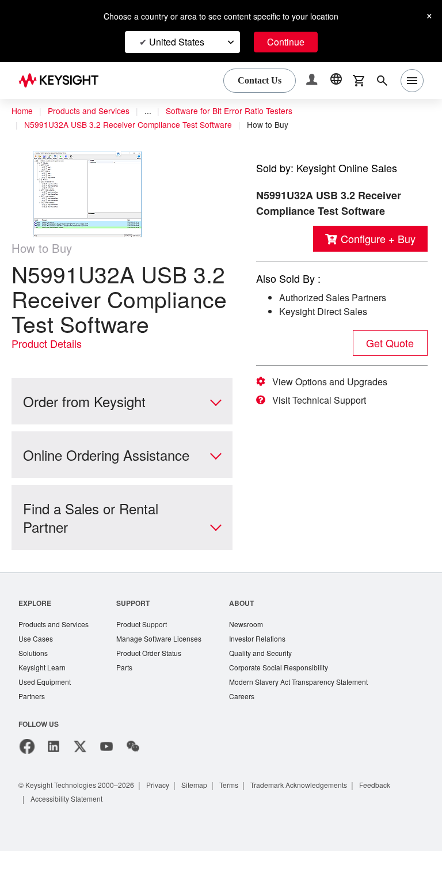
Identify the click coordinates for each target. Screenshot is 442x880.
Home (22, 111)
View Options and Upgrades (333, 382)
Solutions (34, 680)
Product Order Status (156, 680)
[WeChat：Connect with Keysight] (133, 775)
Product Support (149, 650)
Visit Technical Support (324, 400)
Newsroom (258, 650)
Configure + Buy (376, 239)
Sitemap (208, 813)
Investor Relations (270, 665)
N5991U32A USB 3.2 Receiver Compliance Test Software (132, 125)
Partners (32, 724)
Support (138, 628)
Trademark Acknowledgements (320, 813)
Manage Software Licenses (166, 665)
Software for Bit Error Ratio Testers (240, 111)
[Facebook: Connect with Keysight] (27, 775)
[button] (313, 81)
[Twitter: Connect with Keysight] (80, 775)
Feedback (402, 813)
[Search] (382, 81)
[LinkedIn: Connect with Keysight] (53, 775)
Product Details (49, 369)
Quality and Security (273, 680)
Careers (253, 724)
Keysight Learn (43, 695)
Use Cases (36, 665)
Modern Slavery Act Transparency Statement (314, 709)
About (253, 628)
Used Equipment (46, 709)
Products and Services (92, 111)
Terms (245, 813)
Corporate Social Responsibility (293, 695)
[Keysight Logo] (62, 80)
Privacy (169, 813)
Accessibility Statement (70, 827)
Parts (130, 695)
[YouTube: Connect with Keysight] (106, 775)
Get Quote (390, 343)
